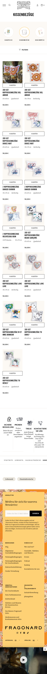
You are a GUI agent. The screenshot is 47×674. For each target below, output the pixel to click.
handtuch (8, 40)
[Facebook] (20, 633)
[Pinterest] (24, 633)
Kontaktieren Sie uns (32, 569)
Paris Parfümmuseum (13, 595)
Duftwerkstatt (10, 599)
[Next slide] (42, 33)
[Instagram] (17, 633)
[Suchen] (9, 5)
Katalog (27, 565)
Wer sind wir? (29, 547)
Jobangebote (28, 597)
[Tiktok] (28, 633)
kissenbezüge (24, 40)
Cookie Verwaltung (12, 571)
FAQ (6, 547)
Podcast (27, 561)
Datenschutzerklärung (13, 567)
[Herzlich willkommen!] (23, 5)
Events (26, 557)
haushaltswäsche (26, 479)
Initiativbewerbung (31, 592)
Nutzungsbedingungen (13, 557)
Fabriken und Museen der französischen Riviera (13, 605)
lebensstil (9, 479)
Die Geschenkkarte (12, 591)
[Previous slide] (5, 33)
